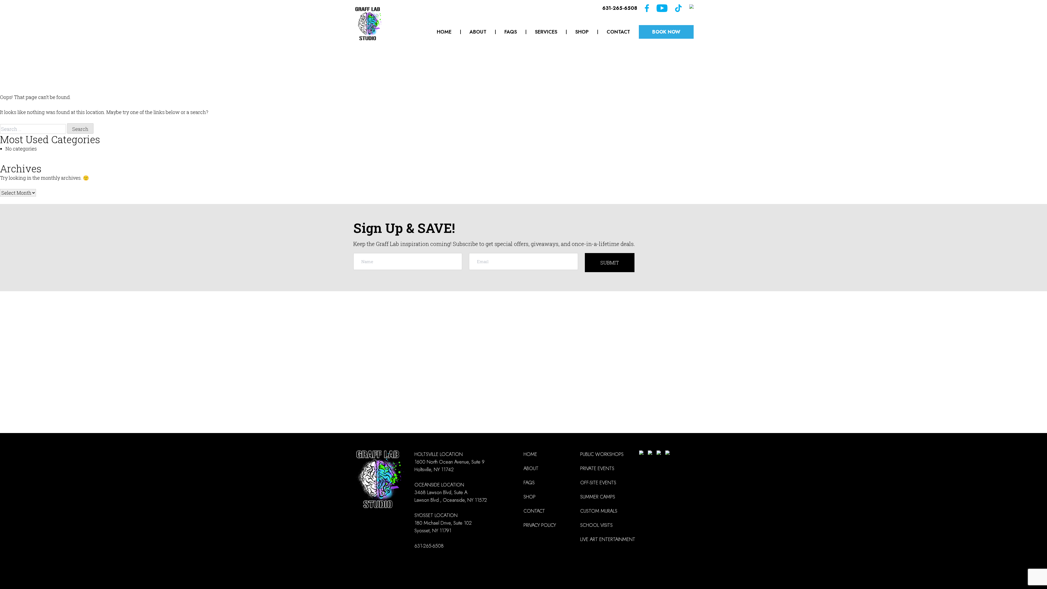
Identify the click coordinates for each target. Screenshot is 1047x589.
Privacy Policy (540, 525)
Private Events (597, 468)
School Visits (596, 525)
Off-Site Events (598, 482)
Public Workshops (602, 454)
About (478, 32)
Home (444, 32)
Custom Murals (598, 511)
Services (546, 32)
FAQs (510, 32)
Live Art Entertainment (607, 539)
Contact (618, 32)
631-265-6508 (619, 8)
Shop (582, 32)
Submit (609, 262)
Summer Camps (597, 496)
